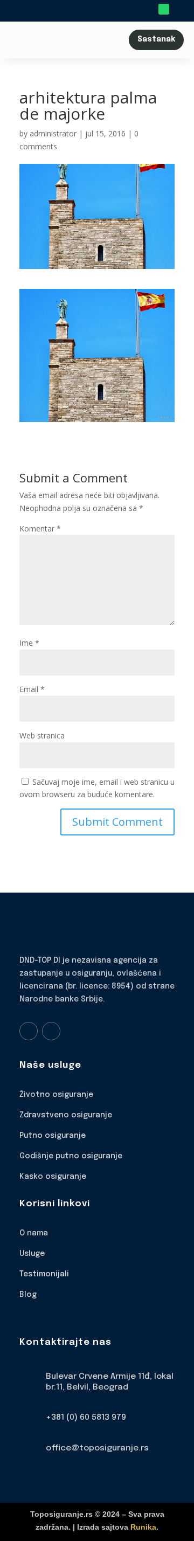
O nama (33, 1233)
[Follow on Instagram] (51, 1031)
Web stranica (42, 735)
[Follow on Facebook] (28, 1031)
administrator (53, 133)
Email (32, 689)
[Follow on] (179, 9)
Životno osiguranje (56, 1094)
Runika (143, 1527)
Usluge (32, 1253)
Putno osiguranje (52, 1135)
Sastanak (156, 39)
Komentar (40, 528)
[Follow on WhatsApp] (163, 9)
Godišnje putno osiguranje (70, 1156)
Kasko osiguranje (52, 1176)
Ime (29, 643)
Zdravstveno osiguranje (65, 1115)
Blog (28, 1294)
